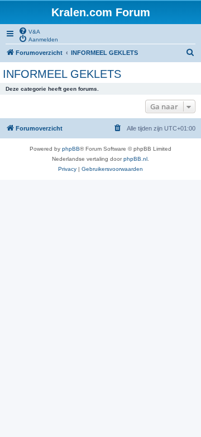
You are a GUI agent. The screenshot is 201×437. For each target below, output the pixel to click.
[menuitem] (29, 31)
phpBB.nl (135, 159)
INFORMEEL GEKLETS (62, 74)
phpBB (71, 149)
